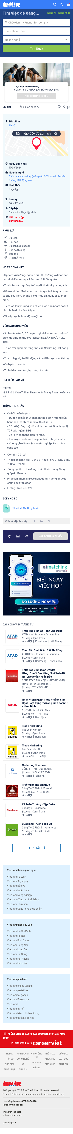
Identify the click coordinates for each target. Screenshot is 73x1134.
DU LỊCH (23, 1069)
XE (23, 1064)
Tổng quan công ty (28, 106)
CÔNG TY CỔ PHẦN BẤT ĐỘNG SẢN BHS (36, 89)
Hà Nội (12, 125)
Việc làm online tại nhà (20, 985)
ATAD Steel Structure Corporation (40, 634)
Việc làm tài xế (15, 1008)
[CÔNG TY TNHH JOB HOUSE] (12, 771)
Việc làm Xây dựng (17, 881)
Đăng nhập (64, 12)
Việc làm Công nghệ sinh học (23, 899)
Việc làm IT (13, 1004)
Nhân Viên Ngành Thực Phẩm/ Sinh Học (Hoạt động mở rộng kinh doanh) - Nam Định (45, 703)
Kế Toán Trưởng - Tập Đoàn (38, 804)
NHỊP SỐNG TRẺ (36, 1055)
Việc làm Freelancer (18, 999)
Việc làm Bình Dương (18, 940)
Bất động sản (24, 180)
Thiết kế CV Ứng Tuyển (26, 508)
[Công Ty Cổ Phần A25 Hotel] (12, 791)
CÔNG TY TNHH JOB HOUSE (37, 768)
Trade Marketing (32, 725)
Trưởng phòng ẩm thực (36, 784)
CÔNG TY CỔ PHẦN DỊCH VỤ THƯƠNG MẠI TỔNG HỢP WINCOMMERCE (44, 682)
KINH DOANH (23, 1053)
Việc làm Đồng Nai (17, 944)
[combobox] (36, 22)
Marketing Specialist (34, 765)
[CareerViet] (47, 1043)
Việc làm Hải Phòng (18, 958)
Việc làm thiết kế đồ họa (20, 1017)
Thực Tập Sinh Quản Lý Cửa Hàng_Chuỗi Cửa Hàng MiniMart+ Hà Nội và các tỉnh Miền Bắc (43, 673)
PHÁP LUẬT (9, 1069)
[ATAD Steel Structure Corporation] (12, 637)
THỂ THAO (50, 1053)
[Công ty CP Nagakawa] (12, 810)
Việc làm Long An (17, 949)
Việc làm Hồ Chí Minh (19, 931)
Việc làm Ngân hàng (18, 890)
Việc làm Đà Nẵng (17, 954)
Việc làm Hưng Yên (17, 963)
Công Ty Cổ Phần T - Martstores (39, 827)
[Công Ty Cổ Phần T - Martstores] (12, 830)
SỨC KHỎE (50, 1064)
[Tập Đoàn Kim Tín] (12, 732)
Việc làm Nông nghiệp (19, 894)
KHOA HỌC (50, 1058)
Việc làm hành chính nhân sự (23, 1013)
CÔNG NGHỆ (23, 1058)
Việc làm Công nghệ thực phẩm (24, 908)
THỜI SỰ (9, 1058)
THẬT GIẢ (63, 1064)
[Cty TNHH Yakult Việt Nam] (12, 705)
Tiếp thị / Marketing (20, 176)
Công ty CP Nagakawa (34, 807)
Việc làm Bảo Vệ (16, 885)
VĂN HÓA (36, 1062)
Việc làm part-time (17, 990)
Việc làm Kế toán (16, 876)
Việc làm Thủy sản (17, 904)
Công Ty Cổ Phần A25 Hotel (37, 788)
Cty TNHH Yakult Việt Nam (36, 710)
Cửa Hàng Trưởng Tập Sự (37, 823)
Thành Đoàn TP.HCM (13, 1115)
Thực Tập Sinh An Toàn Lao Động (42, 630)
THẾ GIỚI (9, 1064)
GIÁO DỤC (63, 1053)
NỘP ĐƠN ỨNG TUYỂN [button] (36, 96)
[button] (61, 4)
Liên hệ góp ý (9, 1122)
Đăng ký (51, 12)
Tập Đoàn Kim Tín (31, 729)
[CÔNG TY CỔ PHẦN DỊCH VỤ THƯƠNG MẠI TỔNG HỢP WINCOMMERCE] (12, 676)
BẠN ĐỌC (63, 1058)
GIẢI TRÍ (36, 1067)
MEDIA (9, 1053)
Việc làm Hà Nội (16, 935)
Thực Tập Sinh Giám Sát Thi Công (42, 650)
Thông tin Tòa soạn (12, 1111)
